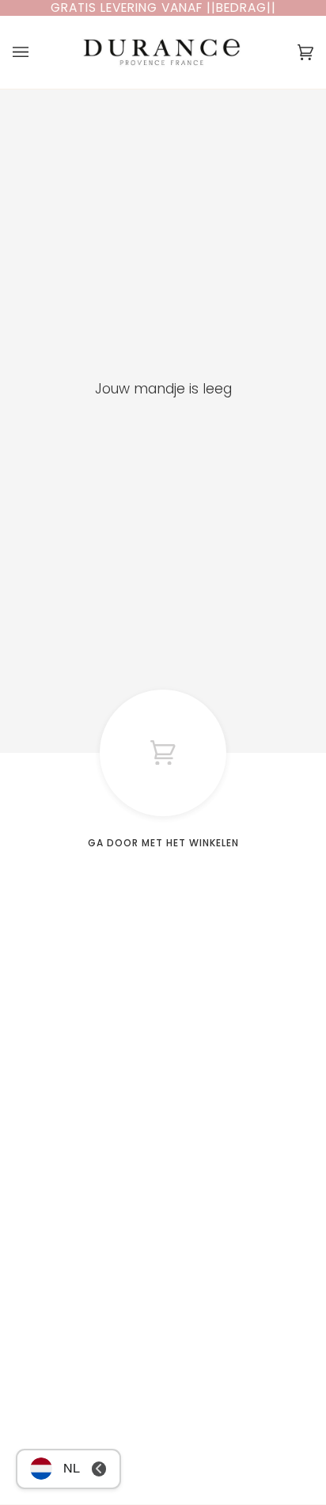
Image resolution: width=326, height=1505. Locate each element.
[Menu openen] (36, 52)
